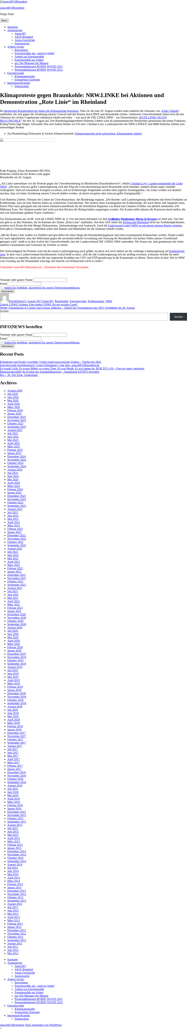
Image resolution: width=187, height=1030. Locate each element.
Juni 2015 (13, 831)
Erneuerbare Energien (27, 79)
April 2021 (13, 601)
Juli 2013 (12, 907)
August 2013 (14, 904)
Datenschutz (22, 86)
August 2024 (14, 469)
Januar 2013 (14, 927)
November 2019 (16, 657)
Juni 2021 (13, 594)
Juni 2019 (13, 673)
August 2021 (14, 588)
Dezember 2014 (16, 851)
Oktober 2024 (15, 463)
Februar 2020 (15, 647)
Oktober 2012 (15, 936)
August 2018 (14, 706)
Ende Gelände (170, 110)
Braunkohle (61, 301)
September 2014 (16, 861)
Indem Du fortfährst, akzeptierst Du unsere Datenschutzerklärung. (42, 287)
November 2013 (16, 894)
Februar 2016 (15, 805)
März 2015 (13, 841)
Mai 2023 (12, 518)
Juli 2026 (12, 393)
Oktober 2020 (15, 620)
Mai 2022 (12, 558)
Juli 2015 (12, 828)
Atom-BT (20, 33)
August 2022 (14, 548)
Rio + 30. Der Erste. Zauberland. (19, 375)
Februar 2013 (15, 923)
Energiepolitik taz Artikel (29, 59)
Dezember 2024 (16, 456)
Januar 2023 (14, 532)
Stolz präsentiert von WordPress (43, 1025)
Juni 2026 (13, 397)
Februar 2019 (15, 686)
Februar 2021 (15, 607)
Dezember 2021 (16, 574)
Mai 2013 (12, 913)
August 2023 (14, 509)
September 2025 (16, 426)
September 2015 (16, 821)
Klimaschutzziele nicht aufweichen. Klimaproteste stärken (108, 133)
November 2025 (16, 420)
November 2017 (16, 736)
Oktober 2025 (15, 423)
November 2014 (16, 854)
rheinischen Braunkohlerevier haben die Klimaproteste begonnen (41, 110)
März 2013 (13, 920)
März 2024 (13, 486)
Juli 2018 (12, 709)
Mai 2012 (12, 953)
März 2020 (13, 644)
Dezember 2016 (16, 772)
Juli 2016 (12, 788)
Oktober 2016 (15, 778)
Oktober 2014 (15, 857)
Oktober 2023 (15, 502)
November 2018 (16, 696)
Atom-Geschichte (25, 40)
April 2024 (13, 482)
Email (3, 283)
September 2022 (16, 545)
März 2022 (13, 565)
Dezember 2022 (16, 535)
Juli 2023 (12, 512)
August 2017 (14, 746)
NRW (109, 301)
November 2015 (16, 815)
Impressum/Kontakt (18, 82)
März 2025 (13, 446)
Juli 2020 (12, 630)
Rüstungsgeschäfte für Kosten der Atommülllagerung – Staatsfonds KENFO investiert (49, 371)
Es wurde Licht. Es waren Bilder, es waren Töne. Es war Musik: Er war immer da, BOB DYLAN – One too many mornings (72, 368)
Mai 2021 (12, 597)
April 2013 (13, 917)
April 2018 (13, 719)
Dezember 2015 (16, 811)
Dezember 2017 (16, 732)
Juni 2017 (13, 752)
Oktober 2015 (15, 818)
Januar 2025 (14, 453)
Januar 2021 (14, 611)
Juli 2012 (12, 946)
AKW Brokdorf (24, 36)
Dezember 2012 (16, 930)
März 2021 (13, 604)
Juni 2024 (13, 476)
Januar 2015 (14, 848)
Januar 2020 (14, 650)
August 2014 (14, 864)
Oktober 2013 (15, 897)
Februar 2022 (15, 568)
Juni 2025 (13, 436)
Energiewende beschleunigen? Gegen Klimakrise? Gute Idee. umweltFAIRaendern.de (49, 365)
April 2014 (13, 877)
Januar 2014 (14, 887)
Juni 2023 (13, 515)
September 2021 (16, 584)
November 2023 (16, 499)
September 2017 (16, 742)
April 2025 (13, 443)
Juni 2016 (13, 792)
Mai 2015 (12, 834)
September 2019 (16, 663)
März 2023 (13, 525)
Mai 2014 (12, 874)
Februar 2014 (15, 884)
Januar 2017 (14, 769)
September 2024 (16, 466)
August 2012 (14, 943)
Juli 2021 (12, 591)
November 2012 (16, 933)
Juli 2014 (12, 867)
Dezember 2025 (16, 416)
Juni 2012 (13, 950)
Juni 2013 (13, 910)
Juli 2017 (12, 749)
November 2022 (16, 538)
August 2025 (14, 430)
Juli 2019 (12, 670)
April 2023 (13, 522)
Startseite (12, 27)
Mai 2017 (12, 755)
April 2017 (13, 759)
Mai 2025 (12, 440)
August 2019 (14, 667)
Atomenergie (14, 30)
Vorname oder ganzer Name (16, 279)
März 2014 (13, 880)
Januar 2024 (14, 492)
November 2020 (16, 617)
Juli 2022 (12, 551)
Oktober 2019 (15, 660)
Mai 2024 (12, 479)
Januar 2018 (14, 729)
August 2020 (14, 627)
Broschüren (21, 50)
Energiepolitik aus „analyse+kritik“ (35, 53)
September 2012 (16, 940)
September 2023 (16, 505)
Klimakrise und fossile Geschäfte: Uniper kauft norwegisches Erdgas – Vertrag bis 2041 (50, 361)
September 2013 (16, 900)
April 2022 (13, 561)
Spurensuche (22, 43)
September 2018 (16, 703)
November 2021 (16, 578)
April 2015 (13, 838)
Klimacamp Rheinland (136, 222)
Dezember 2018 (16, 693)
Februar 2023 (15, 528)
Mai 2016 (12, 795)
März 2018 (13, 723)
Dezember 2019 (16, 653)
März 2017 (13, 762)
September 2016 (16, 782)
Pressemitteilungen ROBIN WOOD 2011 (39, 66)
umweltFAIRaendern (12, 7)
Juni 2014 (13, 871)
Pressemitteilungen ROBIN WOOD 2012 (39, 69)
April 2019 (13, 680)
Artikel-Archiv (15, 46)
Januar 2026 (14, 413)
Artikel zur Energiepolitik (29, 56)
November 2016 (16, 775)
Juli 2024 (12, 472)
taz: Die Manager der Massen (31, 63)
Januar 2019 (14, 690)
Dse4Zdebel (16, 301)
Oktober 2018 (15, 699)
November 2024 (16, 459)
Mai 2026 (12, 400)
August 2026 (14, 390)
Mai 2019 (12, 676)
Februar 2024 (15, 489)
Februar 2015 (15, 844)
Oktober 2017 (15, 739)
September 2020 (16, 624)
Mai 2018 (12, 716)
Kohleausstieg (96, 301)
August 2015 (14, 825)
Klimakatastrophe (25, 76)
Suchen (4, 311)
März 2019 (13, 683)
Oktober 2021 (15, 581)
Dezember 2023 (16, 495)
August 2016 (14, 785)
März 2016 (13, 801)
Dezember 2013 (16, 890)
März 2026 (13, 407)
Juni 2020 (13, 634)
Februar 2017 (15, 765)
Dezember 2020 (16, 614)
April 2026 (13, 403)
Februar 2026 (15, 410)
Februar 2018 (15, 726)
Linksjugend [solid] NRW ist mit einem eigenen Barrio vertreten (145, 225)
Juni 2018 (13, 713)
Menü (4, 20)
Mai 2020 (12, 637)
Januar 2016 (14, 808)
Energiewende (15, 73)
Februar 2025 (15, 449)
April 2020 (13, 640)
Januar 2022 (14, 571)
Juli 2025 (12, 433)
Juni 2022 (13, 555)
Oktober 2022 (15, 542)
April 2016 (13, 798)
